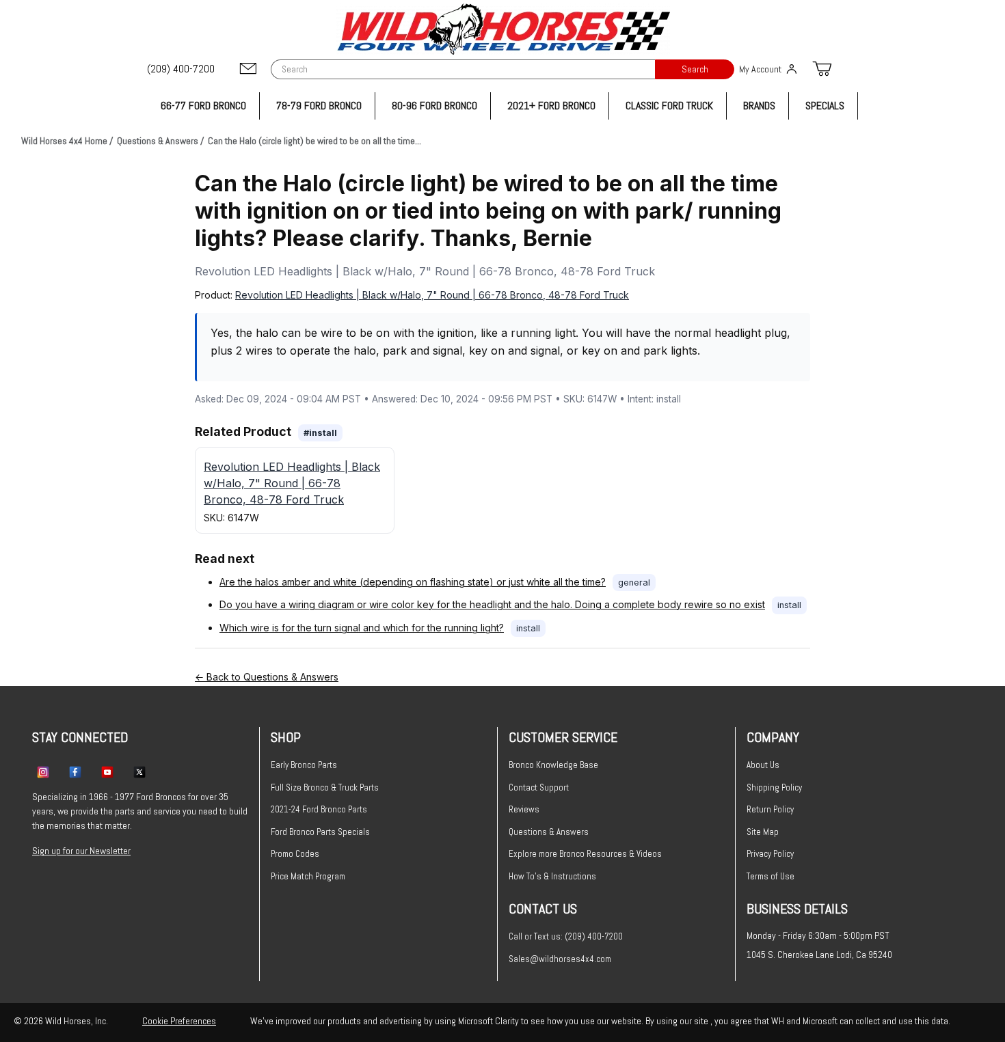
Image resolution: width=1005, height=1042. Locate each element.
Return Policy (770, 809)
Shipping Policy (774, 787)
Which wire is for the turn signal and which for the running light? (361, 627)
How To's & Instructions (552, 876)
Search (695, 69)
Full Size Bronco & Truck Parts (325, 787)
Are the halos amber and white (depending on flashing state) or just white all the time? (412, 582)
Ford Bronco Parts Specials (320, 832)
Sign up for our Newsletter (81, 851)
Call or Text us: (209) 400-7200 (566, 936)
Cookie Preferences (179, 1021)
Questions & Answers (549, 832)
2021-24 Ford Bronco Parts (319, 809)
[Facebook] (75, 771)
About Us (763, 765)
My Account (760, 69)
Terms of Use (770, 876)
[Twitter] (139, 771)
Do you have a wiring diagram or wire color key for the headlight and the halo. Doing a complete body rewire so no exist (492, 604)
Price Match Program (308, 876)
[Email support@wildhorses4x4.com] (248, 69)
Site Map (763, 832)
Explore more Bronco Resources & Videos (585, 854)
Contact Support (539, 787)
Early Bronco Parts (304, 765)
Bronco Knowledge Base (553, 765)
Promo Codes (295, 854)
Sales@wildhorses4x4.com (560, 959)
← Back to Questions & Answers (266, 677)
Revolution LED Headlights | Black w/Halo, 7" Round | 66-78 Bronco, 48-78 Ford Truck (432, 295)
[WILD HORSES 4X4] (503, 29)
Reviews (524, 809)
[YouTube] (107, 771)
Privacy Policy (770, 854)
